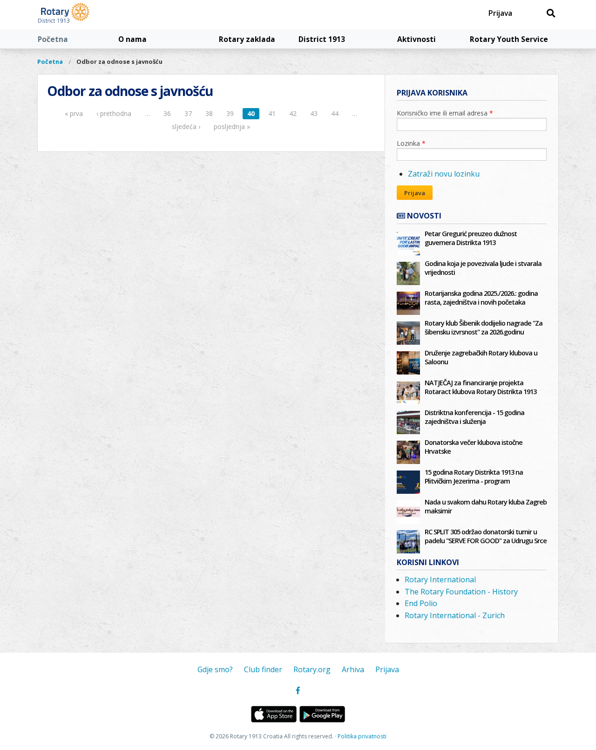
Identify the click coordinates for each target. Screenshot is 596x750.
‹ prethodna (113, 113)
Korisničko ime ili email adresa (445, 113)
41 (272, 113)
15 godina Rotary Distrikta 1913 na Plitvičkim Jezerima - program (474, 476)
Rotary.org (312, 669)
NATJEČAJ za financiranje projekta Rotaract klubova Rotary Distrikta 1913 (480, 387)
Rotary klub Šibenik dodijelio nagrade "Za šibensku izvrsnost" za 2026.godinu (483, 327)
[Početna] (85, 15)
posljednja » (232, 126)
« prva (74, 113)
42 (293, 113)
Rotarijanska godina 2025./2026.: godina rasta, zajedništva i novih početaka (481, 298)
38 (209, 113)
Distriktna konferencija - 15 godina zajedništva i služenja (474, 417)
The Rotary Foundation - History (461, 591)
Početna (53, 39)
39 (230, 113)
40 (251, 113)
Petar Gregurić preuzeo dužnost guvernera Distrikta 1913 (471, 238)
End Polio (421, 603)
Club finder (263, 669)
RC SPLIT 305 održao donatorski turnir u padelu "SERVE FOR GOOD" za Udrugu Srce (486, 536)
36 (167, 113)
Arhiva (353, 669)
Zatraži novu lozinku (444, 174)
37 (188, 113)
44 (335, 113)
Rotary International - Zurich (455, 615)
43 (314, 113)
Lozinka (411, 143)
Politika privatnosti (362, 736)
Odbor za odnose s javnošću (119, 61)
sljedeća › (186, 126)
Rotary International (440, 579)
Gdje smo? (215, 669)
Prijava (500, 13)
